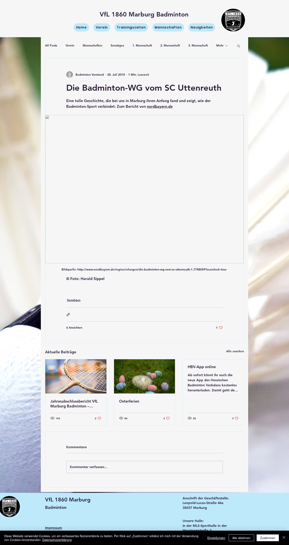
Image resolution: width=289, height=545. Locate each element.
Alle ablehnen (241, 538)
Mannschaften (92, 45)
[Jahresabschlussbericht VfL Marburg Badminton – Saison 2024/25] (75, 376)
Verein (70, 45)
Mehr (219, 45)
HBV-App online (202, 366)
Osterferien (129, 401)
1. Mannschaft (142, 45)
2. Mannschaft (170, 45)
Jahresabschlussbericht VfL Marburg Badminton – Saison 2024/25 (74, 403)
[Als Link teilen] (68, 315)
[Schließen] (283, 538)
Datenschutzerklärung (57, 540)
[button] (239, 45)
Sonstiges (117, 45)
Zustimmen (267, 538)
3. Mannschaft (198, 45)
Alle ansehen (235, 351)
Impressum (53, 528)
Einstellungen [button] (216, 538)
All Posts (51, 45)
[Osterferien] (144, 376)
